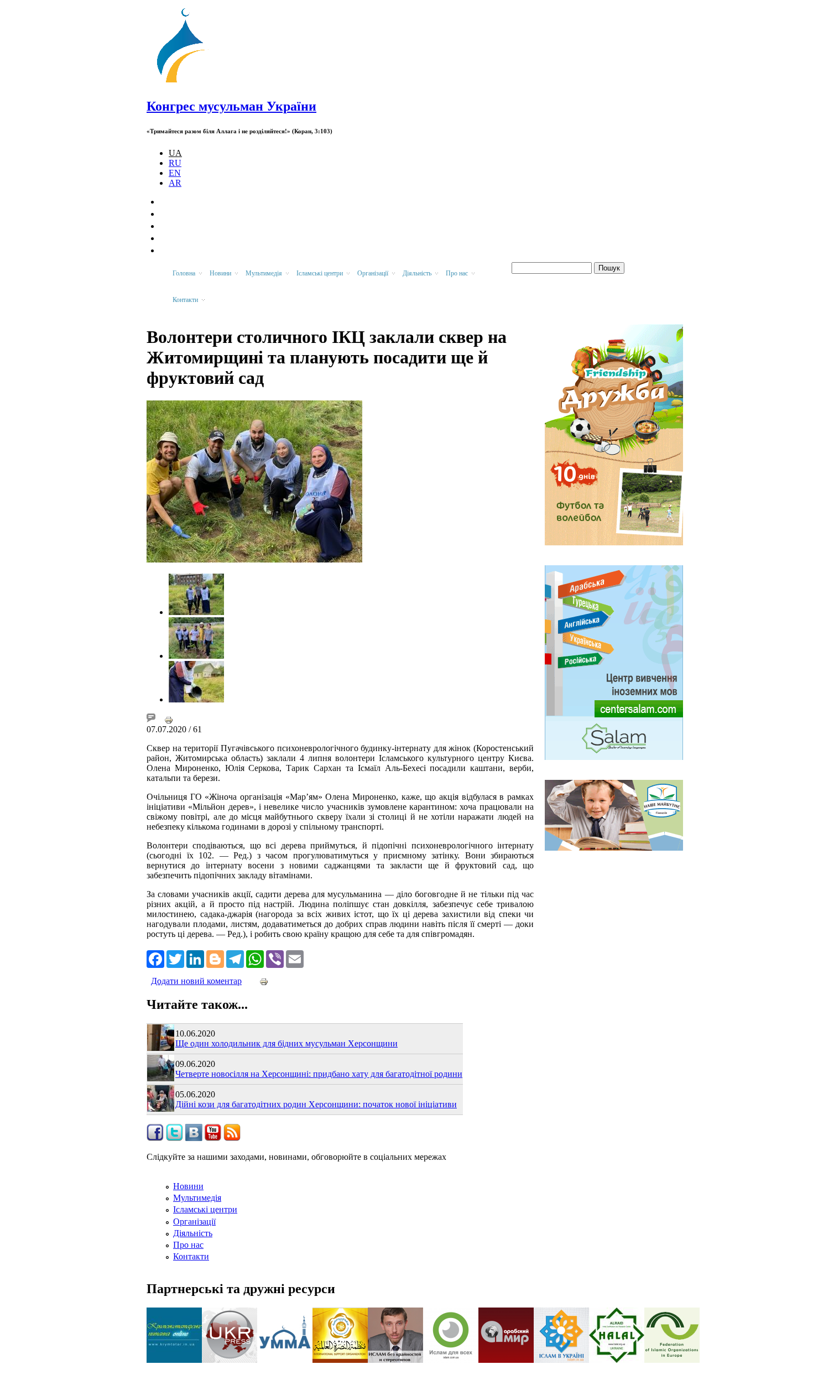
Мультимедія (197, 1197)
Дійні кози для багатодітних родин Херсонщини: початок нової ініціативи (316, 1104)
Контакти (191, 1256)
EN (175, 173)
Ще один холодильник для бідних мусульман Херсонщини (286, 1043)
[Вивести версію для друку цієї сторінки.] (168, 719)
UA (175, 153)
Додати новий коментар (196, 981)
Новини (188, 1186)
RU (175, 163)
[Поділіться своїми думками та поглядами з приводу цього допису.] (151, 719)
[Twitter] (175, 958)
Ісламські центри (205, 1209)
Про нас (188, 1244)
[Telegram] (235, 958)
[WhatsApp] (255, 958)
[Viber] (275, 958)
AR (175, 183)
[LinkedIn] (195, 958)
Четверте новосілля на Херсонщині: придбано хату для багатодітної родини (318, 1074)
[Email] (295, 958)
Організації (194, 1221)
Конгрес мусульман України (231, 106)
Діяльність (192, 1233)
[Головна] (186, 82)
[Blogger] (215, 958)
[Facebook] (155, 958)
